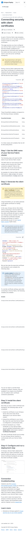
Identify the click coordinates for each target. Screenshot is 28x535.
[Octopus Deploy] (7, 2)
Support (20, 529)
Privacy (3, 529)
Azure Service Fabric (7, 14)
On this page (5, 6)
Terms (11, 529)
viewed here (18, 502)
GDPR (7, 529)
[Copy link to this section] (9, 155)
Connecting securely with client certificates (12, 17)
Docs (2, 12)
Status (15, 529)
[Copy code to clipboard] (23, 80)
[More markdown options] (14, 30)
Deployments (8, 12)
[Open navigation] (24, 2)
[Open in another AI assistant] (12, 33)
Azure (14, 12)
